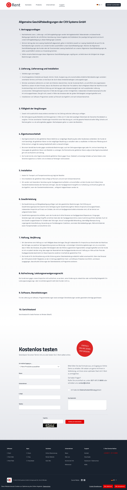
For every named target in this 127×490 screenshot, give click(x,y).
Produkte (39, 5)
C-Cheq (28, 457)
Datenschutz (46, 486)
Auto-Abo (48, 461)
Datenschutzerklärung (88, 390)
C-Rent (9, 453)
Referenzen (68, 464)
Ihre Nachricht (72, 398)
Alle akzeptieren (120, 486)
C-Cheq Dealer (30, 461)
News (66, 453)
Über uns (67, 457)
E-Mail (21, 394)
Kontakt (86, 453)
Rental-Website (50, 457)
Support (61, 5)
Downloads (87, 457)
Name (20, 373)
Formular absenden (74, 422)
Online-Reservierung (51, 453)
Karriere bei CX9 (69, 461)
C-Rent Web (10, 457)
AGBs (85, 464)
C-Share (28, 453)
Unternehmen (50, 5)
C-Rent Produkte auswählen (30, 366)
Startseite (28, 5)
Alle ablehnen (108, 486)
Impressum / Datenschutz (91, 461)
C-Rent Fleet (10, 461)
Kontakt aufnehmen (113, 5)
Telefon (21, 404)
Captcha (45, 418)
